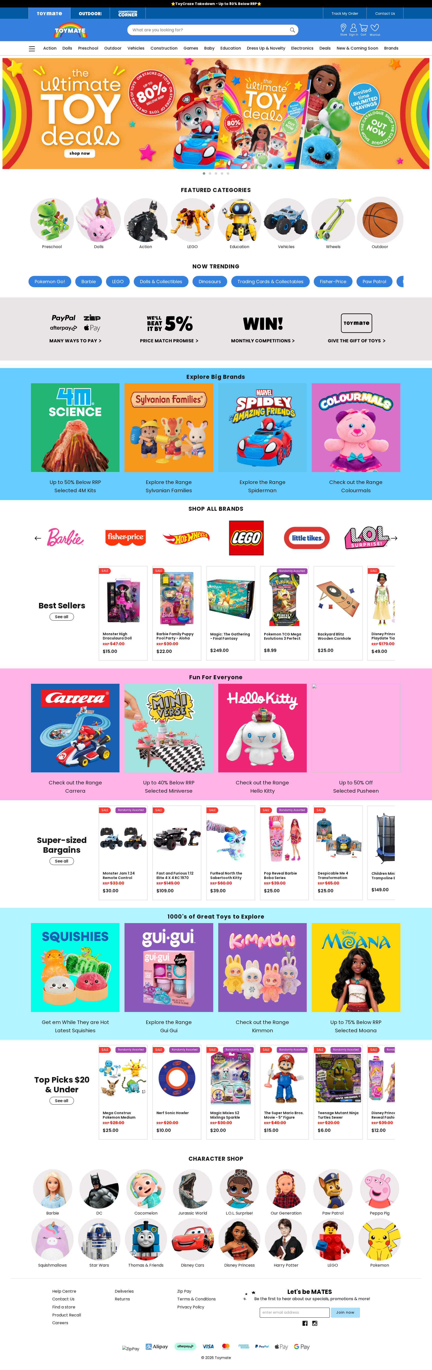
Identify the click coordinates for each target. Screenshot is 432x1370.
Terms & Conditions (196, 1299)
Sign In (353, 35)
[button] (204, 173)
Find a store (63, 1307)
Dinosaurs (210, 281)
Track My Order (345, 13)
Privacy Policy (190, 1307)
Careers (60, 1323)
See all (61, 617)
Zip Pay (184, 1291)
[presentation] (38, 539)
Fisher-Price (333, 281)
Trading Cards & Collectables (271, 281)
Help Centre (64, 1291)
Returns (122, 1299)
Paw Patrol (374, 281)
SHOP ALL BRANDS (216, 509)
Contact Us (385, 13)
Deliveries (124, 1291)
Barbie (89, 281)
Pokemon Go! (50, 281)
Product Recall (66, 1315)
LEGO (118, 281)
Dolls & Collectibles (161, 281)
